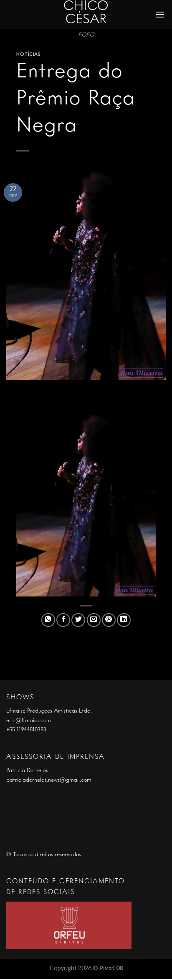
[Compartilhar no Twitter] (78, 620)
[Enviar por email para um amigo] (94, 620)
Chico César (86, 13)
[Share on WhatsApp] (48, 620)
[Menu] (160, 14)
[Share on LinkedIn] (124, 620)
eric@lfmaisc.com (28, 720)
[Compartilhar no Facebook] (63, 620)
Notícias (28, 54)
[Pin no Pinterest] (109, 620)
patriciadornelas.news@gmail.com (48, 780)
